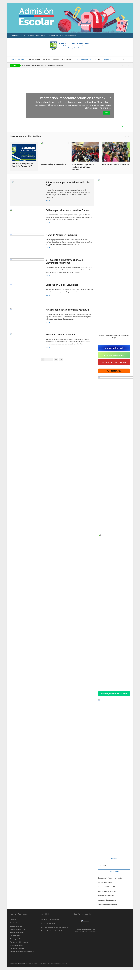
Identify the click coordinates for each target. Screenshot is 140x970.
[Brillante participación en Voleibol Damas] (27, 219)
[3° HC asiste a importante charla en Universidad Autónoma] (54, 152)
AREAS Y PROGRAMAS (83, 60)
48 (56, 360)
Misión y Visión (34, 60)
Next (128, 65)
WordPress (46, 963)
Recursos (108, 60)
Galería (98, 60)
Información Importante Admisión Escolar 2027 (75, 98)
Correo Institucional (114, 348)
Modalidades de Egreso (62, 60)
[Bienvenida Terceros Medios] (27, 343)
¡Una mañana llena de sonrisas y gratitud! (67, 309)
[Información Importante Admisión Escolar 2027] (28, 190)
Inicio (13, 60)
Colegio (21, 60)
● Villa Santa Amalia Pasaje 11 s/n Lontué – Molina (61, 35)
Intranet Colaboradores (114, 355)
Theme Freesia (38, 963)
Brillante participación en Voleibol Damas (67, 210)
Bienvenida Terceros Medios (60, 334)
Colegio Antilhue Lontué (17, 963)
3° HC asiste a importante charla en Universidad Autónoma (42, 65)
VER (106, 113)
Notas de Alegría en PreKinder (23, 164)
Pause (122, 65)
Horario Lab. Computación (114, 362)
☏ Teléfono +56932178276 (36, 35)
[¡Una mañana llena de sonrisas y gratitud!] (116, 152)
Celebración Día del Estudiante (85, 164)
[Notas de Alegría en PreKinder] (24, 152)
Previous (125, 65)
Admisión (46, 60)
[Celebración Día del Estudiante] (85, 152)
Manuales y (114, 694)
